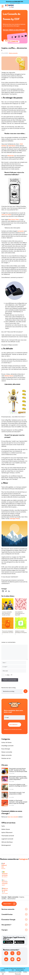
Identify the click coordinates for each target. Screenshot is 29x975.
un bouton (21, 231)
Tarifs (3, 826)
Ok (25, 691)
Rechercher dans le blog (8, 687)
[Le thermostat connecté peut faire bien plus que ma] (5, 882)
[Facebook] (3, 591)
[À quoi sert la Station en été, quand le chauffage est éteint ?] (4, 787)
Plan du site (18, 974)
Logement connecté (7, 839)
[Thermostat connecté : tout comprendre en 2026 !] (4, 795)
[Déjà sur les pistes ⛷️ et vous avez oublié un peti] (5, 891)
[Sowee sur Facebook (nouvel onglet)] (12, 38)
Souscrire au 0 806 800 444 (14, 1)
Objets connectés (13, 53)
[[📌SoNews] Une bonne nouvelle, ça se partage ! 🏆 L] (4, 866)
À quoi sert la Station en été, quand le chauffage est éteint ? (18, 785)
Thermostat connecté (7, 835)
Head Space (11, 145)
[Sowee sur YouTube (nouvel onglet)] (25, 36)
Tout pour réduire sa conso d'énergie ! (14, 30)
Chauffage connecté (7, 745)
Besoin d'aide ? (7, 903)
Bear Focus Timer (13, 219)
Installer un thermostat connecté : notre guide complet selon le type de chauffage (18, 802)
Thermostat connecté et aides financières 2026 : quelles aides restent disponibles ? (18, 778)
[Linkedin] (9, 591)
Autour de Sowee (6, 742)
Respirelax (11, 155)
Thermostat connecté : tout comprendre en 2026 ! (17, 793)
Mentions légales (20, 970)
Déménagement (6, 845)
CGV (13, 970)
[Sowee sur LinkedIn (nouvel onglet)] (22, 36)
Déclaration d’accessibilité (15, 972)
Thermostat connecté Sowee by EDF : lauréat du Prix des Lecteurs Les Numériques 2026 (18, 770)
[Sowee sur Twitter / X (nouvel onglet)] (15, 37)
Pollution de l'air (6, 758)
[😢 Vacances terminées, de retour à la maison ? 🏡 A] (5, 874)
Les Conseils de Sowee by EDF (11, 16)
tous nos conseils (13, 817)
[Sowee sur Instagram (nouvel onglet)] (19, 37)
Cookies (25, 972)
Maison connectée (6, 752)
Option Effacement (6, 832)
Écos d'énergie (5, 749)
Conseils (4, 897)
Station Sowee (9, 375)
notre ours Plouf (6, 214)
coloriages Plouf (14, 518)
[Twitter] (6, 591)
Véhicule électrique (7, 842)
